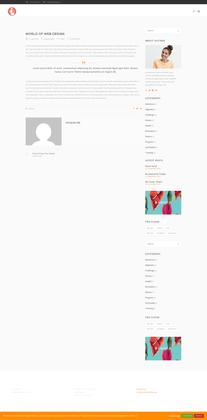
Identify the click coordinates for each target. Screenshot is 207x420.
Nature (148, 136)
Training (149, 152)
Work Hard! (151, 166)
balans (150, 228)
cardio (160, 228)
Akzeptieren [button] (187, 416)
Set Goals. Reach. (154, 181)
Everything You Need (44, 153)
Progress (149, 142)
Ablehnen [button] (199, 416)
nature (150, 233)
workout (172, 233)
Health (148, 125)
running (161, 233)
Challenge (149, 115)
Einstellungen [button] (174, 416)
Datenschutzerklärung (147, 392)
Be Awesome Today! (155, 174)
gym (168, 228)
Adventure (150, 104)
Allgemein (149, 109)
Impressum (141, 389)
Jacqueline (50, 39)
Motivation (150, 131)
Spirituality (150, 147)
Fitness (148, 120)
